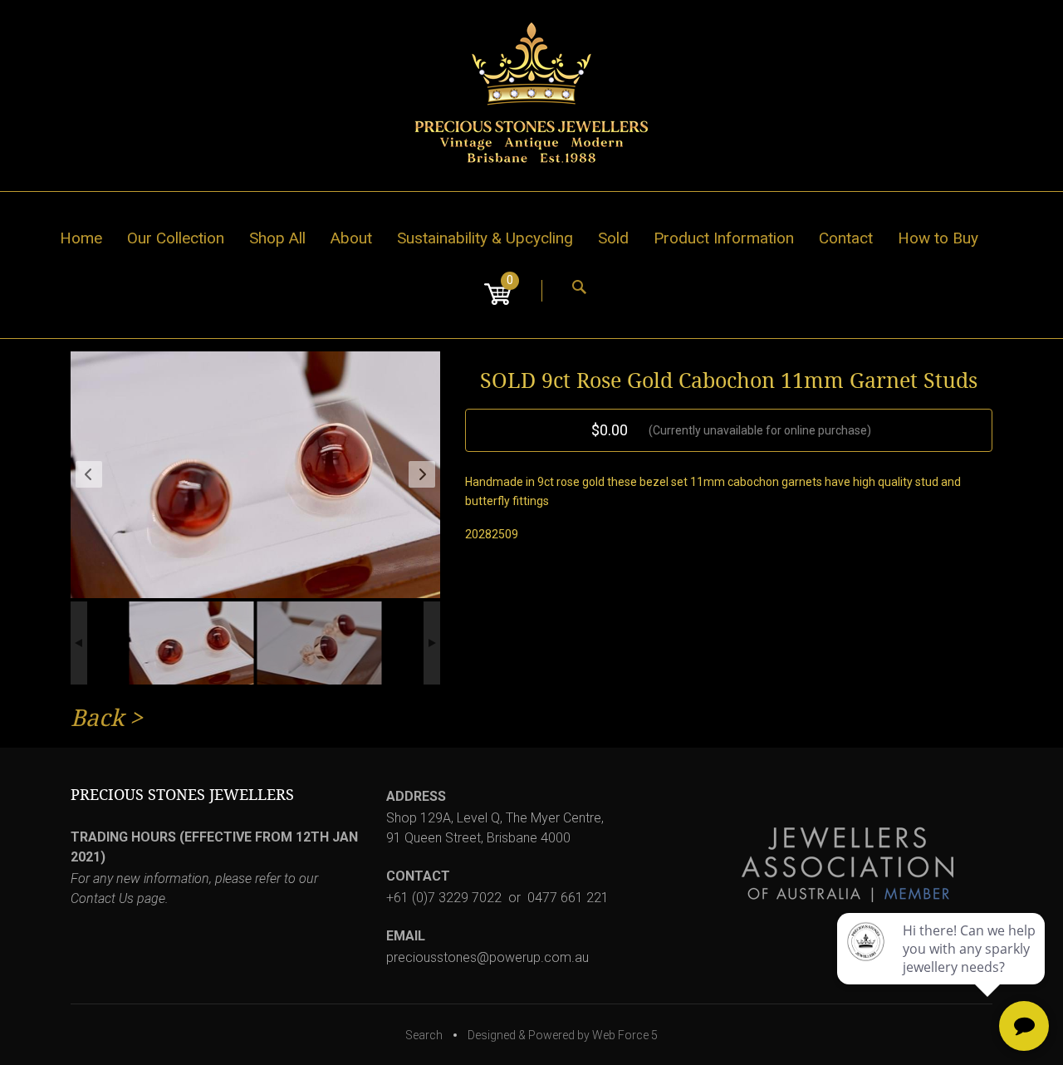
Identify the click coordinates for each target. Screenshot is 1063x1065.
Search (424, 1035)
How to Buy (938, 238)
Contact (846, 238)
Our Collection (175, 238)
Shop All (277, 238)
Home (81, 238)
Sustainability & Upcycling (485, 238)
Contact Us (102, 898)
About (351, 238)
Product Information (724, 238)
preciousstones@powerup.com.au (487, 957)
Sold (613, 238)
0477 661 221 (568, 897)
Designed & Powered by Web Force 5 (563, 1035)
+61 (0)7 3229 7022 (444, 897)
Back (97, 718)
